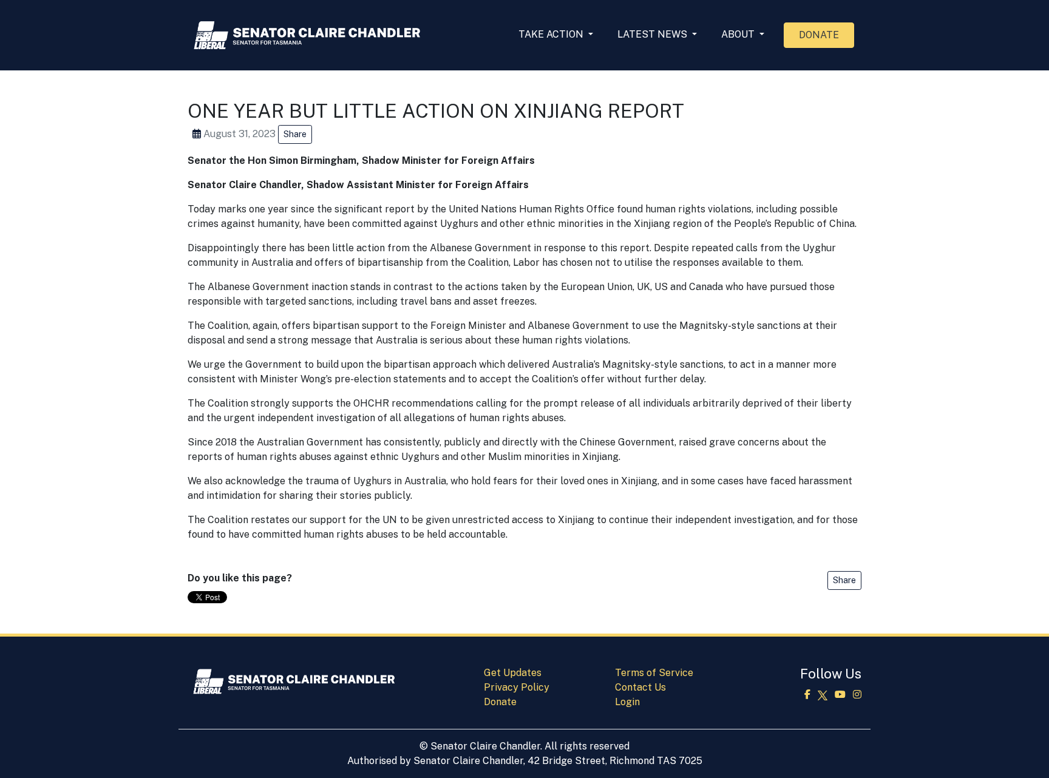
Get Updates (512, 672)
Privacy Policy (516, 687)
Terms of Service (654, 672)
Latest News (653, 34)
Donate (819, 35)
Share (295, 134)
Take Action (552, 34)
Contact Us (640, 687)
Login (627, 702)
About (739, 34)
